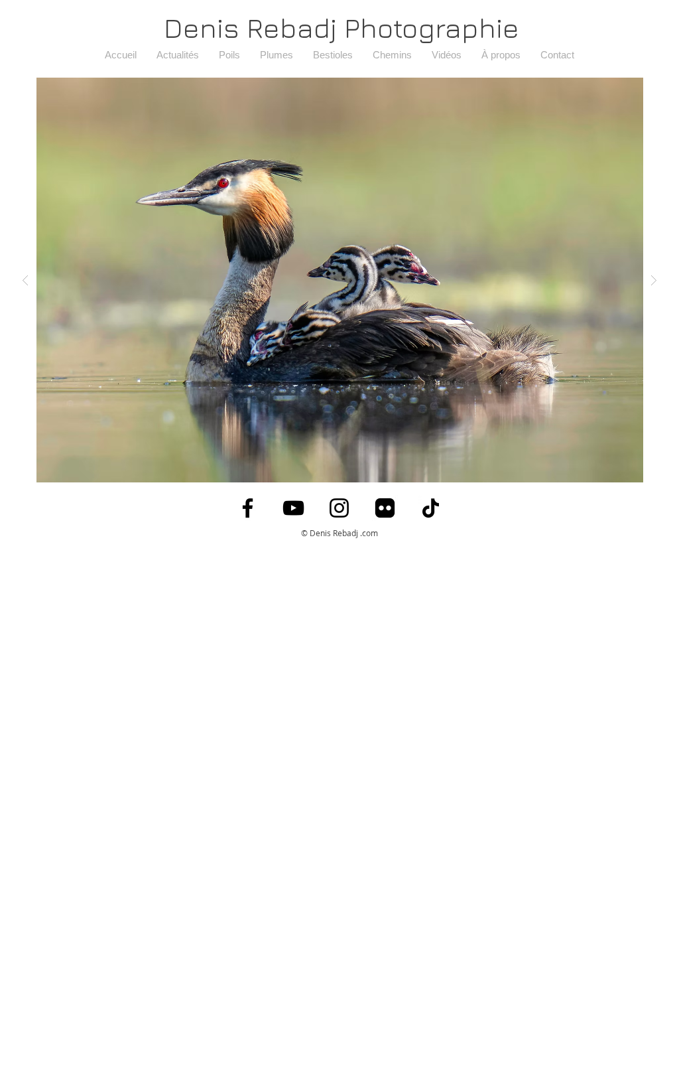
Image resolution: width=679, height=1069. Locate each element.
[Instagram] (339, 508)
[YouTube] (293, 508)
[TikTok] (431, 508)
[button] (339, 280)
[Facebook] (248, 508)
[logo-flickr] (385, 508)
